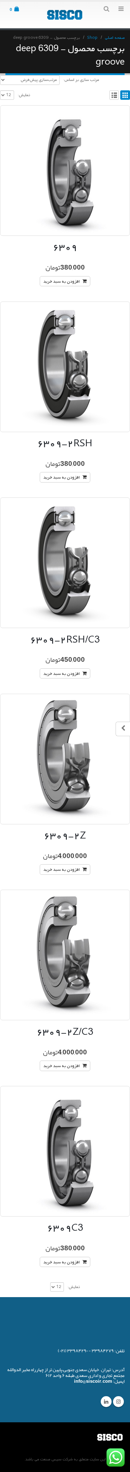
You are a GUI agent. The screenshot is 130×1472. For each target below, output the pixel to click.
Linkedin (106, 1401)
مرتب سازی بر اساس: (81, 80)
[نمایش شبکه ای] (125, 95)
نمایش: (24, 95)
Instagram (118, 1401)
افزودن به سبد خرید (61, 281)
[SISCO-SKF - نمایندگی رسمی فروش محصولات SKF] (65, 15)
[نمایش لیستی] (114, 95)
